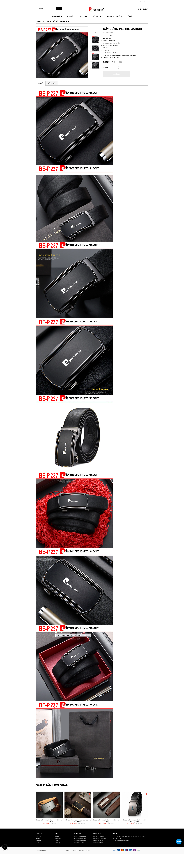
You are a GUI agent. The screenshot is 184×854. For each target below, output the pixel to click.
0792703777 (134, 2)
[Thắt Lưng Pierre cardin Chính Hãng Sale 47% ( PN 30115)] (77, 805)
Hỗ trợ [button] (57, 833)
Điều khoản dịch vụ (79, 842)
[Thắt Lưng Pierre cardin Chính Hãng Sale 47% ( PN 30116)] (49, 805)
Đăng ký (57, 840)
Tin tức (37, 842)
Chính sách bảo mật (98, 836)
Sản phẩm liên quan (52, 785)
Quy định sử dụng (98, 842)
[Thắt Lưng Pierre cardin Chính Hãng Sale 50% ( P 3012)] (106, 805)
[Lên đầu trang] (181, 850)
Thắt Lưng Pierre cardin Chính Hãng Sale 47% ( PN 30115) (78, 821)
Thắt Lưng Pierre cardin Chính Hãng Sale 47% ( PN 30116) (49, 821)
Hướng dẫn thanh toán (80, 838)
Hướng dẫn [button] (77, 833)
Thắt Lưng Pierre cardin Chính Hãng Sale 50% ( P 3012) (106, 821)
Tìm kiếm (57, 836)
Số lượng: (105, 67)
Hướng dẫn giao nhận (80, 840)
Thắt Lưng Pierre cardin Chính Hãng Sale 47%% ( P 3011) (134, 821)
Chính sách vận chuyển (99, 838)
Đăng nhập (142, 2)
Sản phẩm (38, 840)
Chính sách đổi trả (98, 840)
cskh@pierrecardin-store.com (122, 840)
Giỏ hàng (57, 842)
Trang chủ (38, 836)
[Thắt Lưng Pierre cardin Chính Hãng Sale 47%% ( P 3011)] (135, 805)
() (144, 9)
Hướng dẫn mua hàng (80, 836)
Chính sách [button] (97, 833)
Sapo (44, 850)
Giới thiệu (38, 838)
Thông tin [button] (39, 833)
